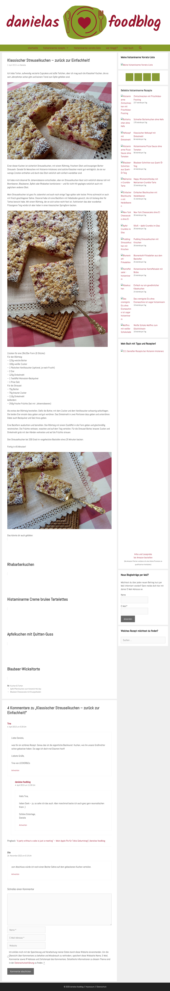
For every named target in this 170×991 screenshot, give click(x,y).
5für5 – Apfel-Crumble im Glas (147, 225)
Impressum (90, 986)
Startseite (33, 48)
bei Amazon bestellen (143, 557)
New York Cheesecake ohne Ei (147, 212)
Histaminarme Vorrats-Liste (87, 48)
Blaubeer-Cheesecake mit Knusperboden (25, 692)
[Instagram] (138, 77)
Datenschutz (101, 986)
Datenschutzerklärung (24, 962)
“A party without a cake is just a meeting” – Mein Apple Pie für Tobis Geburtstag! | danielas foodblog (60, 840)
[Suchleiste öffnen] (140, 48)
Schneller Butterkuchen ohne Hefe (149, 119)
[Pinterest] (147, 77)
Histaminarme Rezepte (54, 48)
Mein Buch (128, 48)
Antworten (15, 770)
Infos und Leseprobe (143, 554)
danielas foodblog (23, 781)
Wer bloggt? (112, 48)
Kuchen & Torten (16, 685)
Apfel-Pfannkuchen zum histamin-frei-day (25, 688)
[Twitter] (156, 77)
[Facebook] (129, 77)
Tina (9, 723)
